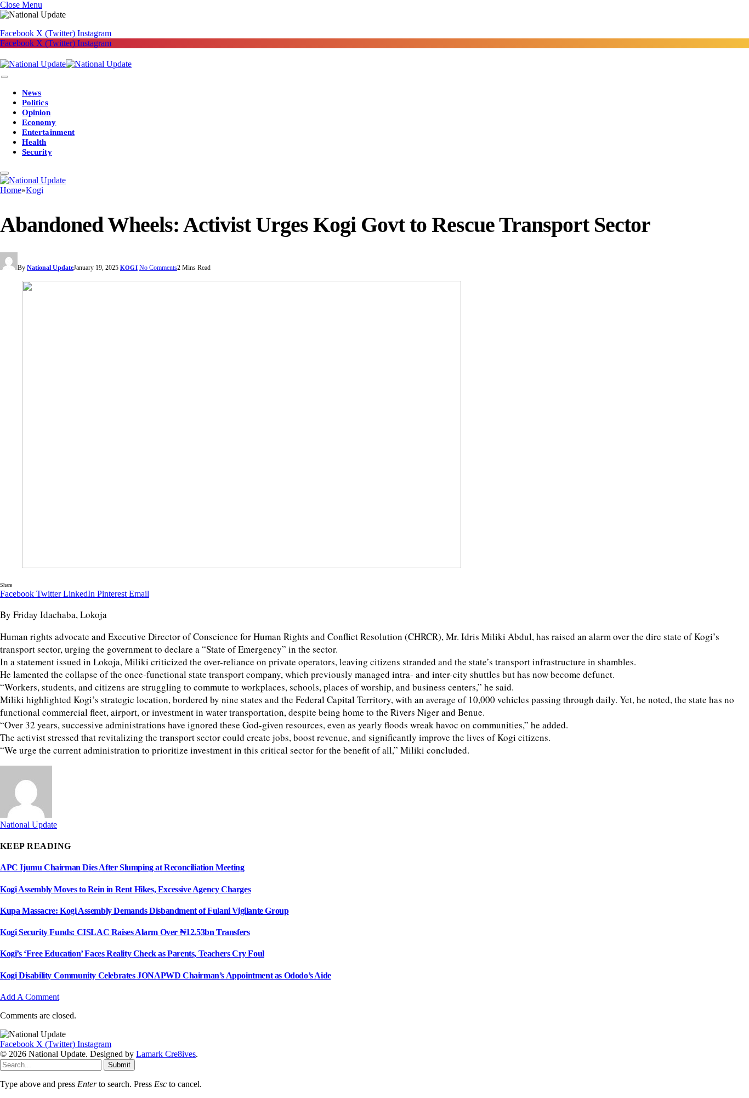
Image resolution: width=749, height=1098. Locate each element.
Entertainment (48, 132)
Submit (119, 1065)
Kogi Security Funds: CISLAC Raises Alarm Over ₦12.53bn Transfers (124, 932)
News (31, 92)
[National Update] (66, 64)
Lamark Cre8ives (166, 1054)
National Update (50, 267)
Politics (35, 102)
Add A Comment (29, 996)
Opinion (36, 112)
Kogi (129, 267)
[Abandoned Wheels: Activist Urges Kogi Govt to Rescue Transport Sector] (374, 425)
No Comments (158, 267)
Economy (39, 122)
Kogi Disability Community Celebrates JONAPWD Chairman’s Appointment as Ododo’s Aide (165, 975)
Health (34, 142)
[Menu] (4, 77)
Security (37, 152)
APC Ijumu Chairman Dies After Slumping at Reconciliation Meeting (122, 867)
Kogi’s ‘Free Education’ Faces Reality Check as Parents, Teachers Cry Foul (132, 953)
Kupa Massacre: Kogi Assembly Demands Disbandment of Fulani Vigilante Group (144, 910)
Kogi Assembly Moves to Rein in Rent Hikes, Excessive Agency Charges (125, 889)
